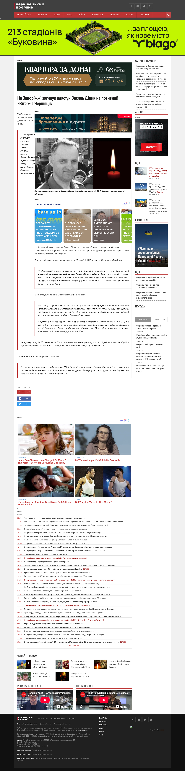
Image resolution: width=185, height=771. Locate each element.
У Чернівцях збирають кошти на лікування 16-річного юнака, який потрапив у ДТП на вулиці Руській (148, 356)
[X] (144, 6)
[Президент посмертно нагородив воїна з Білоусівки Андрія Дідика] (62, 664)
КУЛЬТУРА (103, 725)
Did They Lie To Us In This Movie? (93, 502)
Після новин (84, 686)
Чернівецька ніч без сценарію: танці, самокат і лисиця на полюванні (149, 67)
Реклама (144, 14)
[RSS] (150, 6)
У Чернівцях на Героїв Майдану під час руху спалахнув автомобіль (150, 278)
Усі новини (74, 645)
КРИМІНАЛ (103, 722)
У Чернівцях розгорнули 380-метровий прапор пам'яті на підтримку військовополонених (151, 295)
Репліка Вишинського (31, 686)
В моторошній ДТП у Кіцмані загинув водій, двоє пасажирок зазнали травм (150, 367)
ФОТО (101, 735)
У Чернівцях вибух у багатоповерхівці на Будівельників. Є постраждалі (151, 336)
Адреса (19, 740)
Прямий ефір (24, 14)
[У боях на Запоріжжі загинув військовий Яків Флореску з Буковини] (100, 664)
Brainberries (22, 457)
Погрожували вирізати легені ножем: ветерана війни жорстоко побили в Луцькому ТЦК (150, 104)
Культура (114, 14)
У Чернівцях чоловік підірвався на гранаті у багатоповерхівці (148, 327)
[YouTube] (138, 6)
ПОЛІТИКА (103, 718)
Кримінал (97, 14)
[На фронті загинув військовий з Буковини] (24, 676)
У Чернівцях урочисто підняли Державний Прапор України (147, 286)
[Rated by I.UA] (136, 729)
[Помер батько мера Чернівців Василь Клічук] (62, 676)
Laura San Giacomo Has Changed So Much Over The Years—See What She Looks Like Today (44, 461)
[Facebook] (131, 6)
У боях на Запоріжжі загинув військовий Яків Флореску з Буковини (120, 664)
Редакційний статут (24, 754)
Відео (57, 14)
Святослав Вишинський (25, 759)
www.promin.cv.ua (81, 730)
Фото (69, 14)
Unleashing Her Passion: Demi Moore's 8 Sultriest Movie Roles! (45, 503)
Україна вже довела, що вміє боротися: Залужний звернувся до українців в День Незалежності (151, 86)
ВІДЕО (101, 732)
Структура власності (24, 750)
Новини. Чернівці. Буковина (27, 724)
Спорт (129, 14)
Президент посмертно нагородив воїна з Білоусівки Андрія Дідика (80, 664)
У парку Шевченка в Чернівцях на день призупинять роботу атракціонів (150, 95)
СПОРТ (101, 728)
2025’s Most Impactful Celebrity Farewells (97, 460)
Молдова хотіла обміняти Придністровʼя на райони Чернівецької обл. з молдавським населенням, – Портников (151, 76)
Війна (82, 14)
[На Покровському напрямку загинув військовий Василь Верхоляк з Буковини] (24, 664)
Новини (42, 14)
